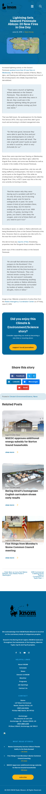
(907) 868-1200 (23, 724)
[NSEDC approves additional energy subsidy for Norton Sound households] (23, 425)
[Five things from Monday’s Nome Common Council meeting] (23, 530)
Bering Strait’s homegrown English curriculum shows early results (21, 494)
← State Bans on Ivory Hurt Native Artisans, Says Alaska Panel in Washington (14, 573)
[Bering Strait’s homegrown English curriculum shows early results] (23, 477)
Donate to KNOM (23, 675)
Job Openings (23, 685)
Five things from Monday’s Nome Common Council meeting (21, 547)
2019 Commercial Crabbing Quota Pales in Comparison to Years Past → (37, 575)
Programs (23, 681)
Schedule (23, 668)
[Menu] (32, 6)
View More (10, 452)
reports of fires (23, 242)
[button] (16, 652)
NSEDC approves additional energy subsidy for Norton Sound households (22, 441)
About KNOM (23, 664)
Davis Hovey (29, 32)
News (35, 397)
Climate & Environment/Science (21, 397)
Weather (23, 678)
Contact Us (23, 688)
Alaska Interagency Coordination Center (19, 302)
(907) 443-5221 (23, 708)
